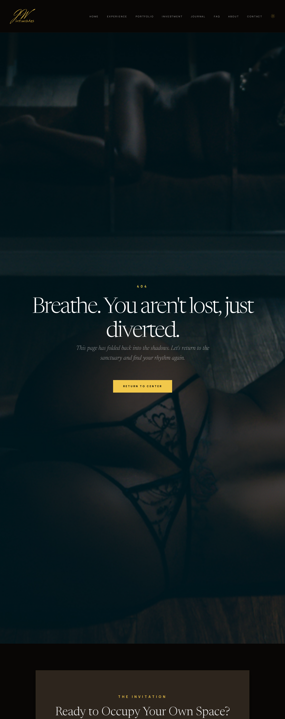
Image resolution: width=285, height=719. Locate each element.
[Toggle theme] (273, 16)
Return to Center (142, 386)
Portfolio (145, 16)
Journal (198, 16)
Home (94, 16)
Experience (117, 16)
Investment (172, 16)
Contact (254, 16)
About (233, 16)
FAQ (217, 16)
